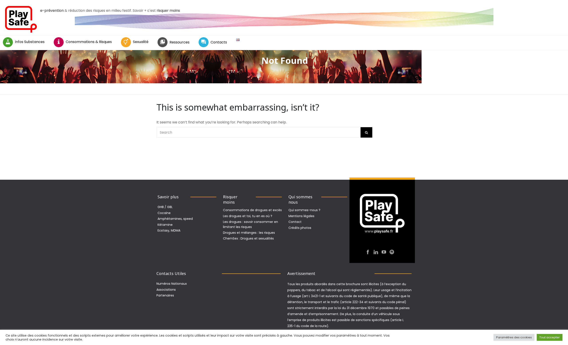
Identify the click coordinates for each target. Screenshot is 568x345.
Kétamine (165, 224)
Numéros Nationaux (171, 283)
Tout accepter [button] (549, 337)
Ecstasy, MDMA (169, 230)
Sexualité (140, 41)
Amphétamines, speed (175, 218)
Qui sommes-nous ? (304, 210)
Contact (295, 222)
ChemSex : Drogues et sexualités (248, 238)
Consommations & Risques (89, 41)
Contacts (219, 42)
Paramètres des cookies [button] (514, 337)
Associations (166, 289)
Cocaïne (164, 213)
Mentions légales (301, 216)
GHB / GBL (165, 207)
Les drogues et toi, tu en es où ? (247, 216)
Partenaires (165, 295)
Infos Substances (30, 41)
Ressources (179, 42)
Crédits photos (299, 228)
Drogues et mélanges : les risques (249, 232)
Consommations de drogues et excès (252, 210)
